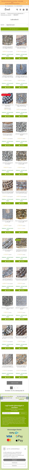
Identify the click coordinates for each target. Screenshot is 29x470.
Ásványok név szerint (6, 15)
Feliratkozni (23, 413)
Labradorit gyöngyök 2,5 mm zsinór (7, 221)
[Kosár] (23, 9)
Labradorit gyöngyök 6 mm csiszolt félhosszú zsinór (7, 280)
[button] (17, 9)
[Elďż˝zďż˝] (1, 398)
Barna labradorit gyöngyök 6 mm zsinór (21, 221)
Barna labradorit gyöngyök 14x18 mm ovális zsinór (21, 279)
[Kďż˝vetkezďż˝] (27, 398)
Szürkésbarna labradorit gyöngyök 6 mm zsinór (21, 250)
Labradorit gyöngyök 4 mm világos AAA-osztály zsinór (7, 77)
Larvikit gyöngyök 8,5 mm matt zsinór (7, 105)
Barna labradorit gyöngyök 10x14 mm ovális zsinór (21, 337)
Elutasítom (14, 465)
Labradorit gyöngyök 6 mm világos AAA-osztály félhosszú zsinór (21, 106)
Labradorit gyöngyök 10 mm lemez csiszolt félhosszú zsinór (21, 367)
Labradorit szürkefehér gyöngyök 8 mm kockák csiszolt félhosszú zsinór (7, 338)
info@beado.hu (10, 6)
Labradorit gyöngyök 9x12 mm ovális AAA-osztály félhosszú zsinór (21, 193)
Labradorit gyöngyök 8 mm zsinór (21, 134)
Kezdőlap (3, 13)
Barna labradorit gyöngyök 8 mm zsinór (21, 163)
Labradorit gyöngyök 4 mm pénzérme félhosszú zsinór (7, 367)
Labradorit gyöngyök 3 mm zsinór (21, 308)
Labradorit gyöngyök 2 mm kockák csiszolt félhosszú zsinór (7, 135)
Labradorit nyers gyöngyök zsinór (7, 308)
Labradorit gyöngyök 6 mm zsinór (7, 250)
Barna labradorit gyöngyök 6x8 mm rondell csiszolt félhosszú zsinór (8, 193)
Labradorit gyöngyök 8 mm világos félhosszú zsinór (7, 48)
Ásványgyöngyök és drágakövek (15, 13)
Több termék (14, 383)
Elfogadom (14, 459)
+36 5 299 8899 (19, 6)
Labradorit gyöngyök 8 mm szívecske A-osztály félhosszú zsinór (21, 48)
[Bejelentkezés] (20, 9)
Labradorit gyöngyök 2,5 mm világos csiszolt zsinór (21, 76)
